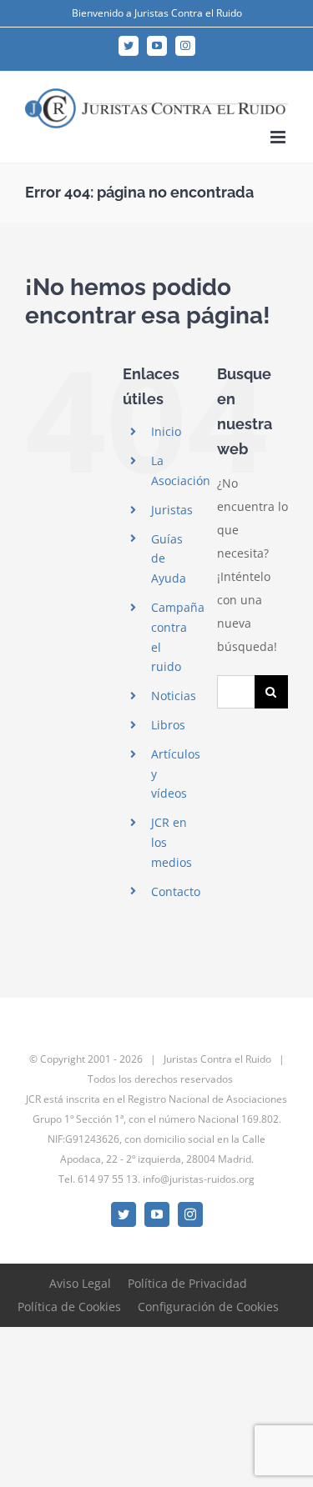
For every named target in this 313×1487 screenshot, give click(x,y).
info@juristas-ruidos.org (199, 1179)
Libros (168, 725)
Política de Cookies (69, 1306)
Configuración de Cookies (208, 1306)
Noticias (173, 695)
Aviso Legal (80, 1283)
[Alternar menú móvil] (279, 137)
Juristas (172, 510)
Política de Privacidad (187, 1283)
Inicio (166, 431)
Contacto (175, 891)
